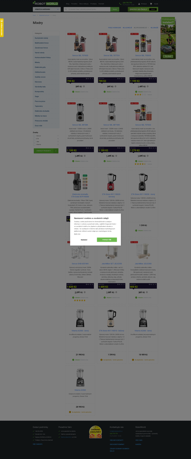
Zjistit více (77, 234)
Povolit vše (107, 239)
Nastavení (84, 239)
